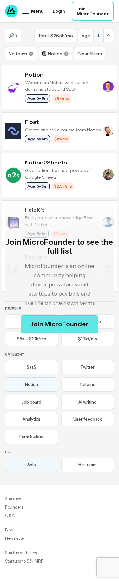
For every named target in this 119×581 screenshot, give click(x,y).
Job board (31, 401)
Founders (14, 507)
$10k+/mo (87, 338)
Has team (87, 464)
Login (59, 11)
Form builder (31, 436)
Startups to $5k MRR (24, 561)
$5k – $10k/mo (31, 338)
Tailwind (87, 384)
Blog (9, 529)
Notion (55, 54)
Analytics (31, 419)
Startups (13, 498)
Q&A (10, 515)
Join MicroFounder (93, 11)
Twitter (87, 367)
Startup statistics (21, 552)
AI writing (87, 401)
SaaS (31, 367)
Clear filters (89, 54)
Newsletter (15, 538)
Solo (31, 464)
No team (18, 54)
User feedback (87, 419)
